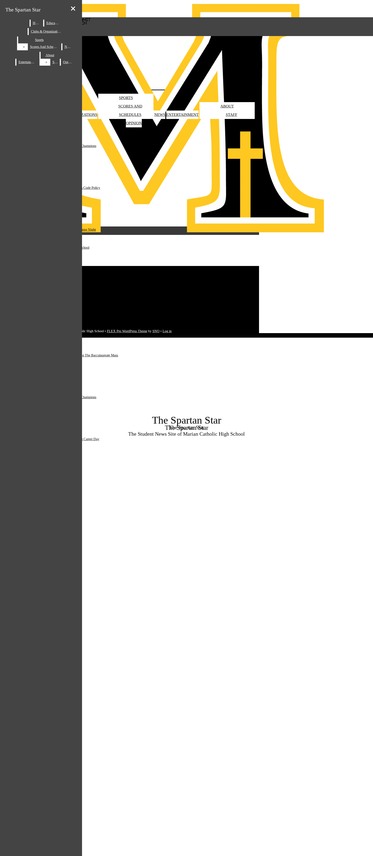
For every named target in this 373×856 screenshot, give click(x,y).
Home (37, 23)
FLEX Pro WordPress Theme (127, 331)
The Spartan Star (23, 10)
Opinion (134, 123)
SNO (156, 331)
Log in (167, 331)
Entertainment (182, 114)
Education (53, 23)
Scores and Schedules (45, 47)
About (227, 106)
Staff (231, 114)
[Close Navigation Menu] (73, 8)
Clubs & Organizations (46, 31)
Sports (126, 98)
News (159, 114)
